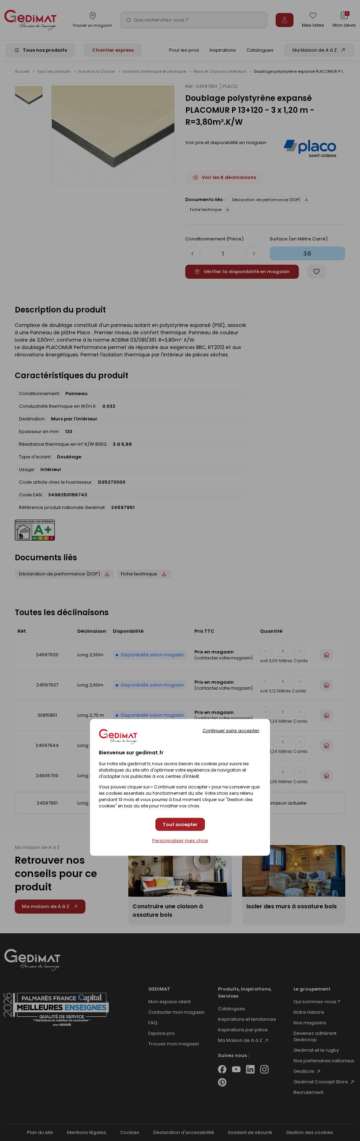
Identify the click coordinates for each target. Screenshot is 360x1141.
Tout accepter (180, 824)
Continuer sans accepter (230, 730)
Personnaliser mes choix (180, 841)
